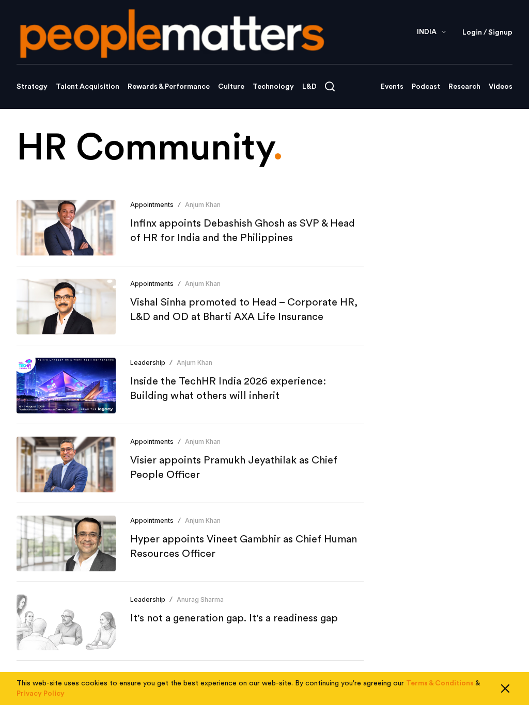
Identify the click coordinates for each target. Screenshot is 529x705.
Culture (231, 86)
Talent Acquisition (87, 86)
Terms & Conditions (440, 683)
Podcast (426, 86)
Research (464, 86)
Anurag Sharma (200, 599)
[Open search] (330, 86)
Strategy (32, 86)
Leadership (147, 362)
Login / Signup (487, 32)
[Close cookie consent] (505, 688)
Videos (500, 86)
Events (392, 86)
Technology (273, 86)
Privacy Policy (41, 693)
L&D (309, 86)
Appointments (152, 205)
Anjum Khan (203, 205)
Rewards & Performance (169, 86)
